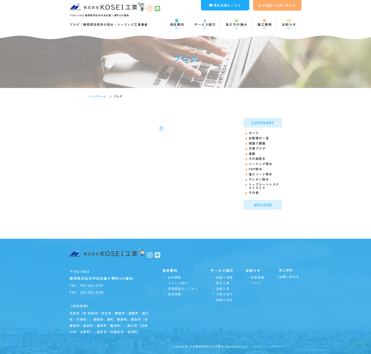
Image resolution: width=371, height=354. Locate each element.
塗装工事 (223, 288)
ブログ (256, 283)
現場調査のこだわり (183, 288)
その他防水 (257, 158)
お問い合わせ (289, 276)
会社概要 (174, 277)
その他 (254, 192)
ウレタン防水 (259, 179)
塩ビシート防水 (260, 174)
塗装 (252, 153)
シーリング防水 (260, 163)
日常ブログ (257, 148)
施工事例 (264, 24)
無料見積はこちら (227, 5)
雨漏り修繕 (224, 277)
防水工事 (223, 283)
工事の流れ (224, 294)
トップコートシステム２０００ (264, 186)
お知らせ (289, 24)
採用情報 (174, 294)
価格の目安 (224, 299)
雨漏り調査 (257, 143)
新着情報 (257, 277)
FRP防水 (255, 169)
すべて (254, 133)
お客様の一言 (259, 138)
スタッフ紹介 (178, 283)
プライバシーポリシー (268, 346)
